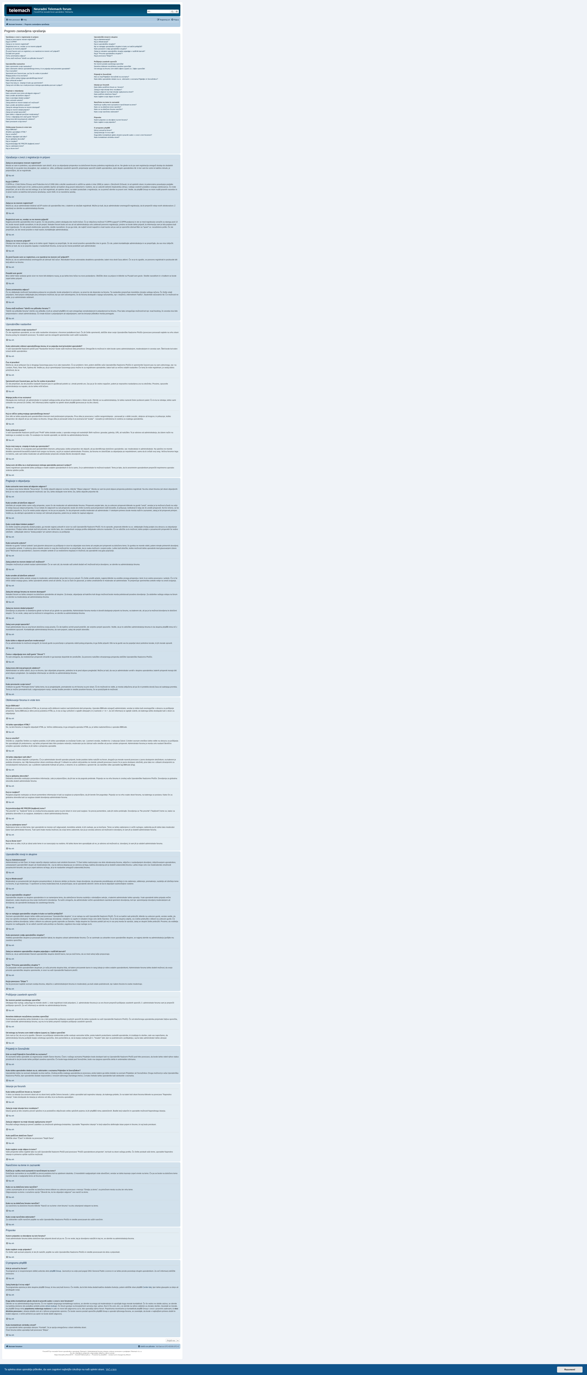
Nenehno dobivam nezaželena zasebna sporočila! (112, 66)
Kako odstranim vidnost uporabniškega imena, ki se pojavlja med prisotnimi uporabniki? (38, 69)
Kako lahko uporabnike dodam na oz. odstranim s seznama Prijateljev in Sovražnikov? (126, 79)
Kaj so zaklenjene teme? (15, 146)
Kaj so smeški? (11, 134)
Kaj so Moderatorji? (101, 42)
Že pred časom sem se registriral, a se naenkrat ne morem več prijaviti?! (33, 51)
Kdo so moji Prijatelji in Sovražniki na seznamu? (111, 77)
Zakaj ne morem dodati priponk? (18, 110)
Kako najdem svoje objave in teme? (107, 97)
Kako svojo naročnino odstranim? (106, 112)
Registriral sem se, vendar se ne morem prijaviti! (24, 46)
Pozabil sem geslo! (13, 53)
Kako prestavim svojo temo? (16, 121)
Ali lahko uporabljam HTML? (16, 132)
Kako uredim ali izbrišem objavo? (18, 95)
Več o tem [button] (111, 1369)
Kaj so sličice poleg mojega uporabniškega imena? (24, 78)
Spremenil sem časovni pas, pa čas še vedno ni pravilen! (27, 73)
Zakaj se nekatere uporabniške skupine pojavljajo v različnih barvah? (119, 51)
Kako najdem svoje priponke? (105, 122)
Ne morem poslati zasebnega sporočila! (108, 64)
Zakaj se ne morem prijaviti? (16, 49)
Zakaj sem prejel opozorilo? (16, 112)
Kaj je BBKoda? (11, 129)
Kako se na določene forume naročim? (108, 109)
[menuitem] (24, 20)
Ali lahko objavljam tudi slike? (16, 137)
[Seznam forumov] (19, 10)
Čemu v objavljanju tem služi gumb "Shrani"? (22, 117)
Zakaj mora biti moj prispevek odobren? (20, 119)
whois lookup (50, 1306)
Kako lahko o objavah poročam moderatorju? (22, 114)
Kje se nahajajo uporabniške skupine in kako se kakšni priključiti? (118, 46)
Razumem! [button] (569, 1369)
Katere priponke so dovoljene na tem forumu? (111, 120)
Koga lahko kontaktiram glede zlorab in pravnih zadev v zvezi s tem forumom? (123, 135)
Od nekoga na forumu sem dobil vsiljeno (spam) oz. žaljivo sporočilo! (119, 69)
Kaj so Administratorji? (102, 39)
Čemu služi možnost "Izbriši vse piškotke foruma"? (25, 58)
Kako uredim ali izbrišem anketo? (18, 105)
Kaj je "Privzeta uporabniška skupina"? (108, 53)
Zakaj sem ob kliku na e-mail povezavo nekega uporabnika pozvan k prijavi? (34, 85)
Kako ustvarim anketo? (14, 100)
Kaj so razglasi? (12, 141)
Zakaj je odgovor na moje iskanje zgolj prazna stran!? (113, 92)
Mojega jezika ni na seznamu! (17, 76)
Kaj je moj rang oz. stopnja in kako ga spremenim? (24, 83)
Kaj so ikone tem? (12, 148)
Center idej (147, 1287)
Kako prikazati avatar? (14, 80)
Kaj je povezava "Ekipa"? (103, 56)
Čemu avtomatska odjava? (16, 56)
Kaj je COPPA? (11, 42)
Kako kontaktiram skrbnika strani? (106, 137)
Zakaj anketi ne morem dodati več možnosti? (22, 102)
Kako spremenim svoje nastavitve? (19, 66)
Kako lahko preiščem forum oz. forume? (109, 87)
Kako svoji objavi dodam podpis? (18, 98)
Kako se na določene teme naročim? (107, 107)
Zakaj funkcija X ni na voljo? (104, 132)
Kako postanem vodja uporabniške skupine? (110, 49)
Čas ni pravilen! (11, 71)
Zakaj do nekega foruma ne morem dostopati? (23, 107)
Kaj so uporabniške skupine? (104, 44)
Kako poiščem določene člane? (105, 94)
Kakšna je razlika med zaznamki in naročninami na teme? (115, 105)
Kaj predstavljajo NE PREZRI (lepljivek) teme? (23, 144)
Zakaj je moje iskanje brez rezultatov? (108, 89)
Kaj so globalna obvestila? (15, 139)
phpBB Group (55, 1271)
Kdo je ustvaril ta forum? (103, 130)
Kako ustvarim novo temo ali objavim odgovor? (23, 93)
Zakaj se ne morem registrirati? (17, 44)
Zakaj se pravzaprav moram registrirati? (21, 39)
